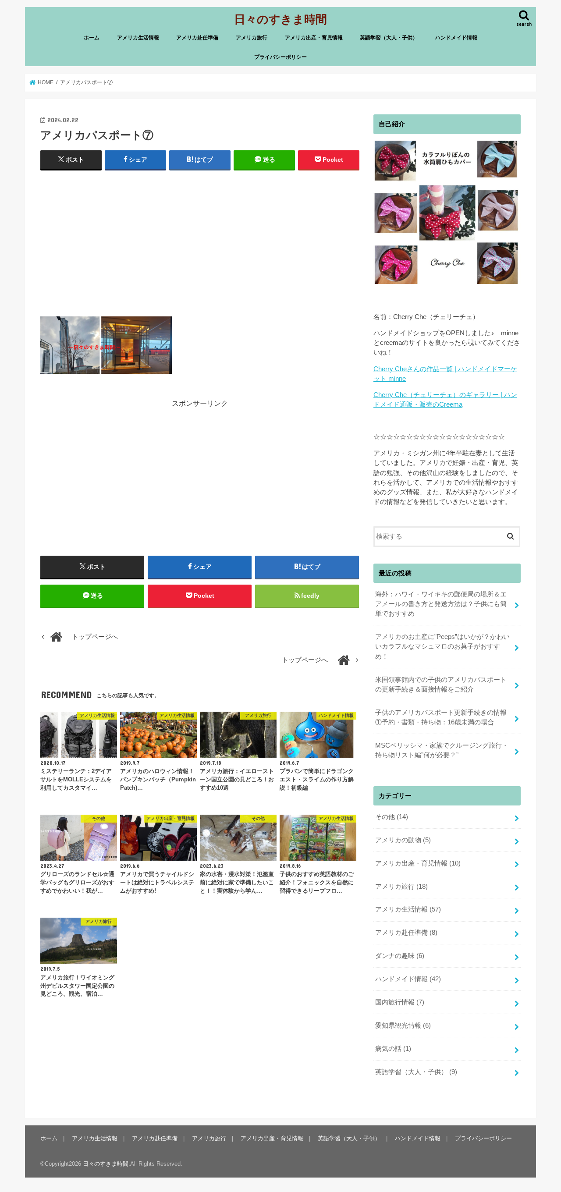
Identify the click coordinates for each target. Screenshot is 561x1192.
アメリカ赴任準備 (197, 38)
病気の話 (393, 1048)
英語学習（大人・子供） (389, 38)
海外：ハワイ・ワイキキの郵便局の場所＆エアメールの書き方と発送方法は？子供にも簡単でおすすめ (441, 604)
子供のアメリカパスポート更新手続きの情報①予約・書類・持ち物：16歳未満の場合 (441, 717)
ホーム (91, 38)
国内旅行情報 (399, 1002)
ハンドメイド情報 (456, 38)
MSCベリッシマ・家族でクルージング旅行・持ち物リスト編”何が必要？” (441, 750)
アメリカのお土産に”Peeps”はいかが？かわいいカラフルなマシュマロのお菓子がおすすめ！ (442, 646)
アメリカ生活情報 (138, 38)
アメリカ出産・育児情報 (314, 38)
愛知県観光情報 (403, 1025)
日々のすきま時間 (280, 18)
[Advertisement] (199, 241)
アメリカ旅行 (251, 38)
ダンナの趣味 (399, 955)
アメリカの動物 (403, 840)
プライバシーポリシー (280, 57)
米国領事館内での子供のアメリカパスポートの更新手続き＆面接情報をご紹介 (441, 684)
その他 (391, 816)
